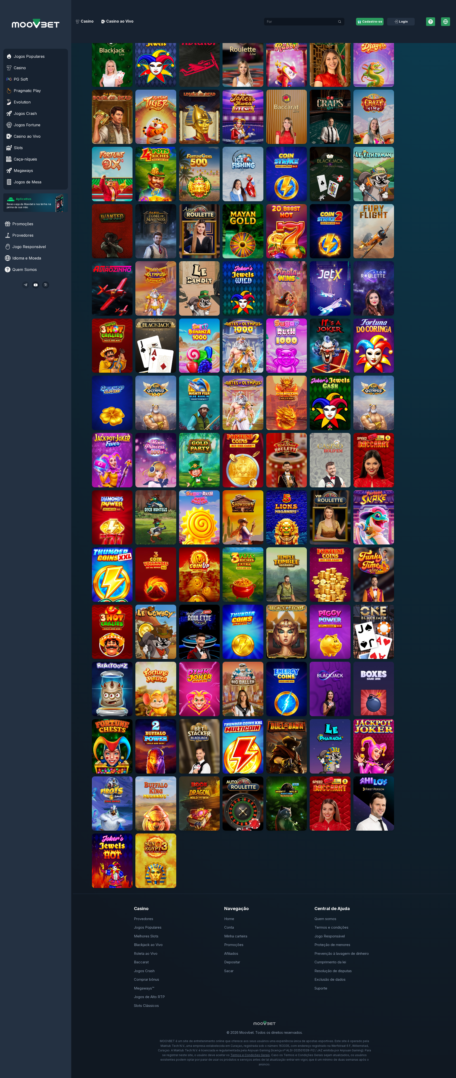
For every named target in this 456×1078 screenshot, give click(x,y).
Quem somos (325, 918)
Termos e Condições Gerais (250, 1055)
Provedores (143, 918)
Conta (229, 927)
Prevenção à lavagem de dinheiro (341, 953)
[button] (112, 59)
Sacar (228, 971)
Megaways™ (144, 988)
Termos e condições (331, 927)
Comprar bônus (146, 979)
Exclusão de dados (330, 979)
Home (229, 918)
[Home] (35, 23)
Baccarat (141, 962)
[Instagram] (45, 285)
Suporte (320, 988)
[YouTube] (35, 285)
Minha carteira (235, 936)
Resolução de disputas (333, 971)
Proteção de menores (332, 944)
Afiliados (231, 953)
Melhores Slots (146, 936)
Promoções (233, 944)
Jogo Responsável (329, 936)
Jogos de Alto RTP (149, 997)
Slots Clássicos (146, 1005)
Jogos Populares (148, 927)
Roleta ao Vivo (145, 953)
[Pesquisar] (340, 22)
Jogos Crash (144, 971)
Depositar (232, 962)
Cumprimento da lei (330, 962)
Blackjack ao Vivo (148, 944)
